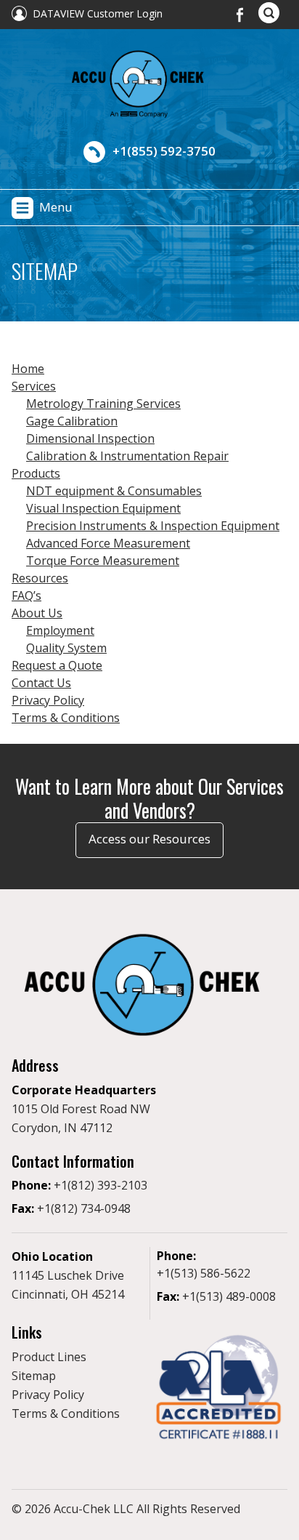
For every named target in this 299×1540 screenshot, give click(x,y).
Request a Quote (57, 665)
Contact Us (41, 683)
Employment (60, 630)
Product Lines (49, 1357)
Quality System (66, 648)
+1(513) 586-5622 (203, 1273)
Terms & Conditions (66, 718)
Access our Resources (149, 838)
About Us (37, 613)
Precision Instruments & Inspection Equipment (152, 526)
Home (28, 369)
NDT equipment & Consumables (114, 491)
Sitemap (34, 1376)
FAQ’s (26, 595)
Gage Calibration (72, 421)
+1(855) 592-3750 (164, 151)
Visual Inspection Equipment (103, 508)
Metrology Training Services (103, 404)
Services (34, 386)
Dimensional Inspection (90, 438)
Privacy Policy (48, 700)
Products (36, 473)
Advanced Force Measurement (108, 543)
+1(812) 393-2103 (100, 1185)
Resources (40, 578)
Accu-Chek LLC (94, 1509)
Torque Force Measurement (102, 561)
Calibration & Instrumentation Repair (127, 456)
